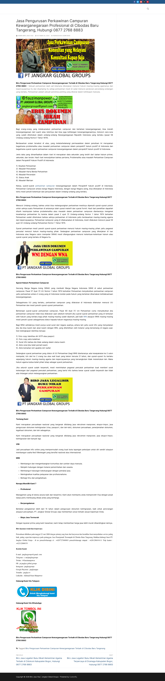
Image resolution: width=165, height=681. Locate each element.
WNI (85, 317)
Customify (73, 677)
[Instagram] (144, 2)
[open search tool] (148, 9)
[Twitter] (137, 2)
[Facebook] (134, 2)
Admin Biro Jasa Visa (25, 35)
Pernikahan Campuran (61, 35)
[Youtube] (141, 2)
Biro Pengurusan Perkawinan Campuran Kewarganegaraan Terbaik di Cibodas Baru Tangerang (65, 648)
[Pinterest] (147, 2)
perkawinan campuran (45, 186)
